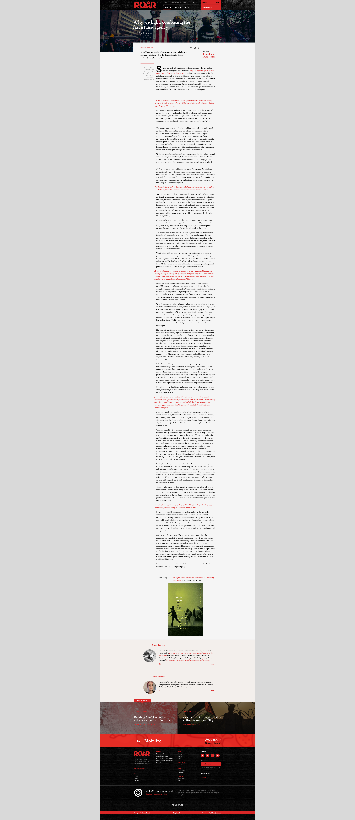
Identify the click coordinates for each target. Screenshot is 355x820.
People (136, 778)
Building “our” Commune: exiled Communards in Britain (153, 718)
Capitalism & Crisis (162, 756)
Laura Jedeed (208, 56)
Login (217, 2)
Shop (185, 2)
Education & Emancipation (164, 758)
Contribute (181, 778)
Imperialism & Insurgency (164, 760)
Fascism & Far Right (147, 48)
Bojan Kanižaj (146, 813)
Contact (136, 780)
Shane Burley (208, 53)
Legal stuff (176, 813)
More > (213, 664)
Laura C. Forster (139, 724)
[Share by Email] (194, 48)
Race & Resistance (162, 763)
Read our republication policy (156, 794)
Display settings (176, 2)
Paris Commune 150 (143, 711)
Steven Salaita (186, 724)
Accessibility (182, 770)
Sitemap (181, 772)
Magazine (207, 7)
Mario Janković (216, 813)
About (165, 2)
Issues (180, 764)
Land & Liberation (190, 711)
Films (178, 7)
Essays (167, 7)
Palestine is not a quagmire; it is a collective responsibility (201, 718)
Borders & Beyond (162, 754)
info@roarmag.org (139, 768)
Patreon (204, 2)
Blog (187, 7)
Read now (212, 739)
